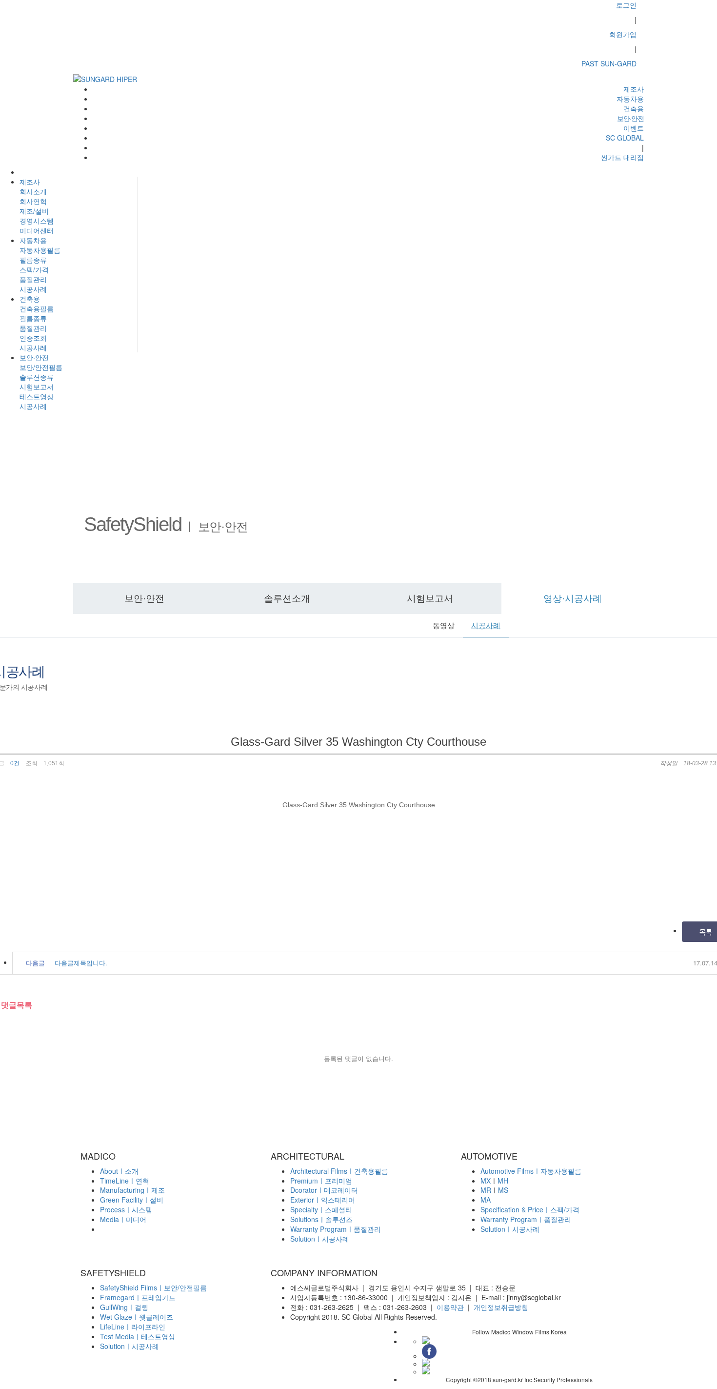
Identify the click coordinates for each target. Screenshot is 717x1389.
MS (503, 1190)
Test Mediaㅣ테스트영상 (137, 1336)
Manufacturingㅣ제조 (132, 1190)
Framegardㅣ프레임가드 (138, 1297)
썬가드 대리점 (622, 157)
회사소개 (33, 191)
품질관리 (33, 279)
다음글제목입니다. (81, 962)
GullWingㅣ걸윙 (124, 1307)
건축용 (30, 299)
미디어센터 (37, 230)
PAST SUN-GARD (609, 63)
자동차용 (33, 240)
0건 (14, 763)
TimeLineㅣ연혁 (124, 1180)
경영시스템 (37, 220)
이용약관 (450, 1307)
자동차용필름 (40, 250)
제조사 (30, 181)
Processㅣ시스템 (126, 1209)
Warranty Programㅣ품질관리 (335, 1229)
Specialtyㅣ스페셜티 (321, 1209)
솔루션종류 (37, 377)
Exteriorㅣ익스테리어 (322, 1200)
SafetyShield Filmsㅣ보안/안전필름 (153, 1287)
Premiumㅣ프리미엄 (321, 1180)
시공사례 (33, 289)
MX (485, 1180)
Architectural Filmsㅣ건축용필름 (339, 1171)
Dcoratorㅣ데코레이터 (324, 1190)
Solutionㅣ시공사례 (319, 1239)
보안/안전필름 (41, 367)
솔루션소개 (287, 598)
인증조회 (33, 338)
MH (503, 1180)
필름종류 (33, 260)
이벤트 (633, 128)
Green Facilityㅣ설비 (131, 1200)
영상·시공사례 (572, 598)
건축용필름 (37, 308)
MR (485, 1190)
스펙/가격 (34, 269)
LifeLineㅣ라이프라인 (132, 1326)
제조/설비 (34, 211)
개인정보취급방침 (501, 1307)
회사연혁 (33, 201)
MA (485, 1200)
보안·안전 (34, 357)
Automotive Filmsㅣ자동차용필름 (530, 1171)
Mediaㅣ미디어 (123, 1219)
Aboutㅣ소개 (119, 1171)
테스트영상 (37, 396)
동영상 (444, 625)
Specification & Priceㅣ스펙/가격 (529, 1209)
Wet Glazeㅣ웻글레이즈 (136, 1317)
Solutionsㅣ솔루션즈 (321, 1219)
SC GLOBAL (625, 138)
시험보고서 (37, 386)
